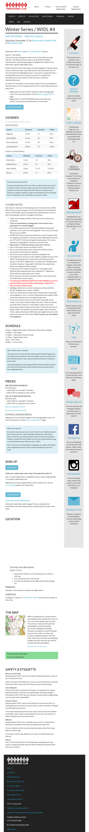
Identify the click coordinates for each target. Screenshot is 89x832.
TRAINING (60, 16)
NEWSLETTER (73, 509)
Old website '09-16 (14, 795)
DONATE (26, 22)
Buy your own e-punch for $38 (15, 410)
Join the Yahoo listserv (30, 598)
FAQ (18, 22)
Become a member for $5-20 (15, 407)
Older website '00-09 (14, 799)
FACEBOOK (74, 438)
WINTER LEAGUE (34, 36)
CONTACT (11, 773)
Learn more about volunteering (17, 500)
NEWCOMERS (47, 16)
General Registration (76, 8)
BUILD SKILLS (74, 301)
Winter (20, 51)
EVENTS (12, 16)
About (36, 7)
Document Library (13, 786)
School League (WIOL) (34, 51)
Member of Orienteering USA (17, 808)
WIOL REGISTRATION (15, 781)
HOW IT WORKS (74, 90)
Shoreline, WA (15, 43)
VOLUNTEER (34, 16)
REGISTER (11, 467)
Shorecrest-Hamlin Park (44, 40)
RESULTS (21, 16)
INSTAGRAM (74, 473)
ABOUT (10, 768)
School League (10, 485)
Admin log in (11, 829)
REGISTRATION (13, 777)
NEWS (11, 22)
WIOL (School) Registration (61, 8)
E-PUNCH (74, 53)
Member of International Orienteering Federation (25, 812)
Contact (48, 7)
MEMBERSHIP (73, 212)
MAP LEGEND (74, 122)
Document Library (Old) (15, 790)
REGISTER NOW (14, 107)
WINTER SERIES (13, 36)
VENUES (71, 16)
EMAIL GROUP (74, 402)
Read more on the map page (36, 646)
